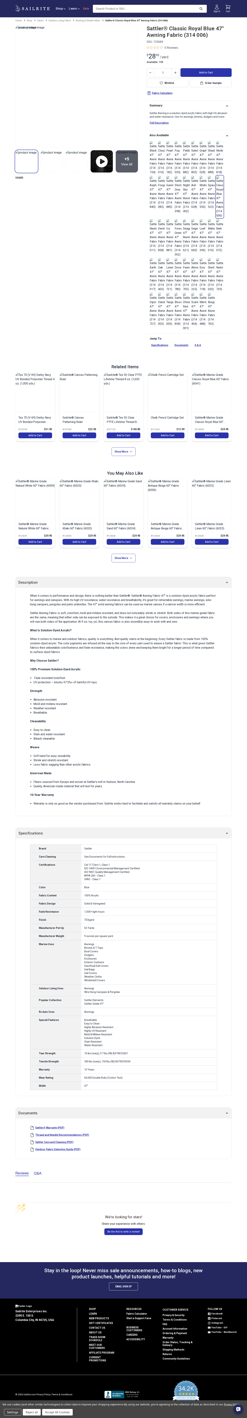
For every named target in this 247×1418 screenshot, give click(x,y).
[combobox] (94, 708)
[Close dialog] (159, 664)
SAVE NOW (123, 737)
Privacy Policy (111, 729)
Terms (124, 729)
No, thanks (123, 749)
